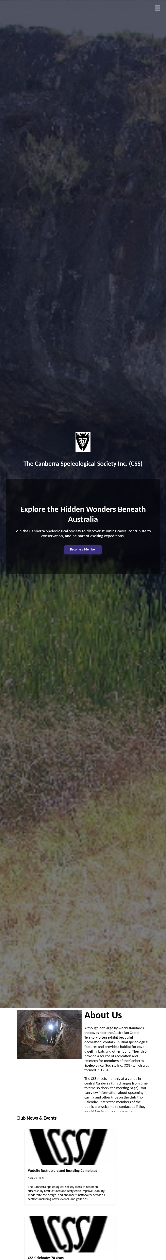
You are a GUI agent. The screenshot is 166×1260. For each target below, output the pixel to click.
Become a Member (83, 549)
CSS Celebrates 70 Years (46, 1258)
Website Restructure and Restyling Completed (62, 1171)
